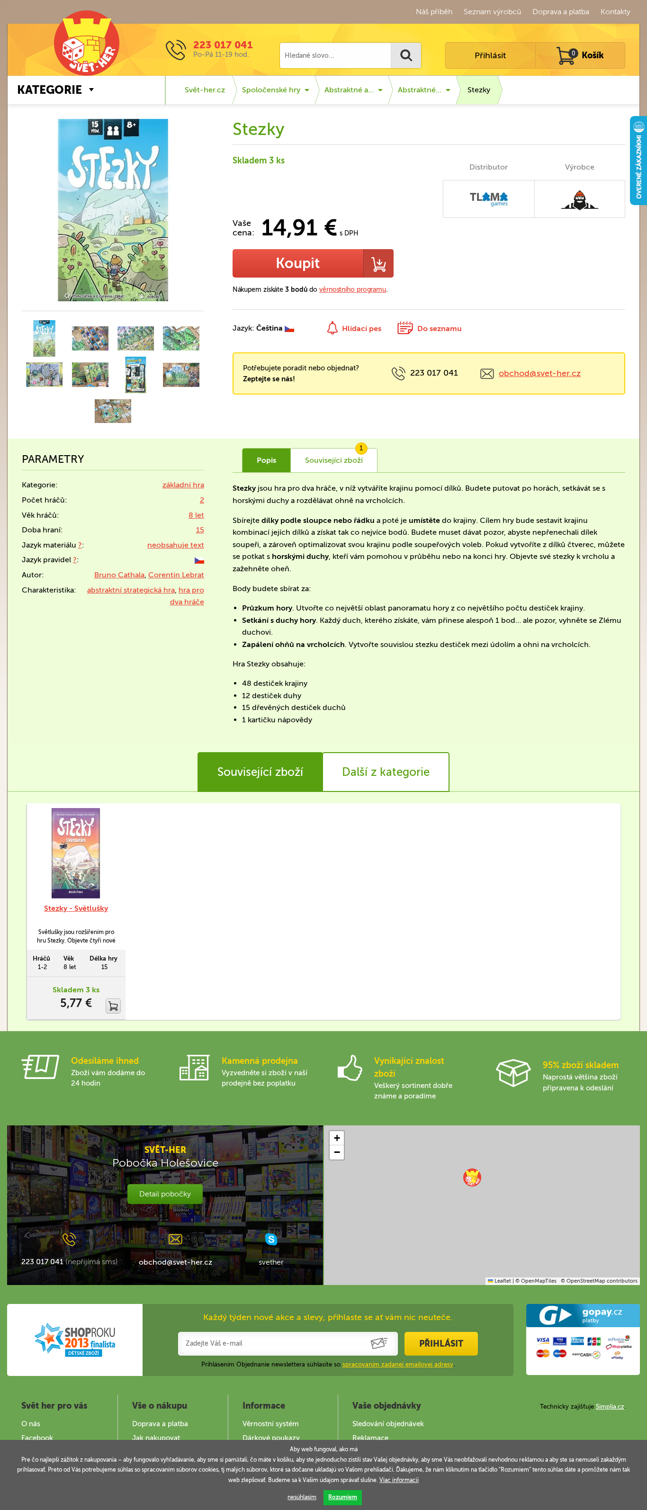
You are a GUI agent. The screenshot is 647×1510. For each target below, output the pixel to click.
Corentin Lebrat (176, 574)
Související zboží (260, 772)
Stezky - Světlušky (76, 908)
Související (334, 457)
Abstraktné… (419, 89)
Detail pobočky (165, 1193)
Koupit (298, 263)
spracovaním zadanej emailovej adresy (397, 1364)
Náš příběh (434, 11)
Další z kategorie (386, 772)
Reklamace (370, 1438)
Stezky (478, 89)
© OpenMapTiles (536, 1281)
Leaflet (502, 1281)
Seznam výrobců (492, 11)
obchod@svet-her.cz (540, 373)
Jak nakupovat (156, 1438)
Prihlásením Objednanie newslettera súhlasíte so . (328, 1364)
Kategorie (49, 90)
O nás (30, 1424)
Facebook (37, 1438)
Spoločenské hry (271, 89)
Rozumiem (342, 1497)
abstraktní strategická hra (131, 589)
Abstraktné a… (349, 89)
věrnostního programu (352, 290)
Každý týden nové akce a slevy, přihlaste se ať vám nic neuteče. (328, 1317)
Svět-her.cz (205, 89)
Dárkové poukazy (271, 1438)
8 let (196, 515)
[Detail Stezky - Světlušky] (76, 853)
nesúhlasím (302, 1497)
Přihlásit (490, 55)
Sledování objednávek (388, 1424)
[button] (472, 1177)
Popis (266, 460)
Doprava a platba (560, 11)
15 (200, 529)
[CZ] (199, 559)
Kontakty (615, 11)
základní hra (183, 484)
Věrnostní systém (271, 1424)
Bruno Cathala (119, 574)
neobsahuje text (175, 544)
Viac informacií (399, 1480)
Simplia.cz (610, 1406)
